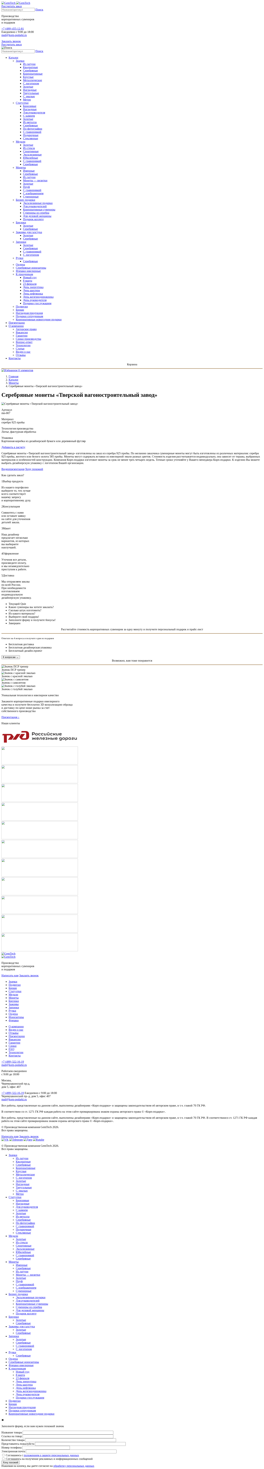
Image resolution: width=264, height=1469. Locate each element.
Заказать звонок (11, 41)
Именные (29, 170)
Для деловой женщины (37, 216)
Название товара (11, 1432)
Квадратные (30, 67)
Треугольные (31, 93)
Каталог (13, 57)
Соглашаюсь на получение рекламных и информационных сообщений (49, 1458)
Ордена (20, 264)
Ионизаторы (16, 1017)
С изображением (33, 193)
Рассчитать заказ (11, 6)
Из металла (30, 122)
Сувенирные (31, 196)
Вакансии (22, 332)
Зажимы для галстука (29, 232)
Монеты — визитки (35, 180)
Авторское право (26, 329)
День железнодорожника (38, 296)
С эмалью (29, 96)
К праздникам (24, 274)
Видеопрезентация (12, 469)
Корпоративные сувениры (39, 209)
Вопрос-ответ (24, 342)
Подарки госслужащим (37, 303)
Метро (27, 99)
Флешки (14, 1020)
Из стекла (29, 148)
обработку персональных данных (73, 1465)
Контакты (15, 358)
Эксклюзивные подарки (38, 203)
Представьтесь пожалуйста (17, 1443)
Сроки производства (28, 338)
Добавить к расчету (13, 447)
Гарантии (21, 335)
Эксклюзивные (32, 154)
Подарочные (30, 135)
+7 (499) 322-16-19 (12, 1061)
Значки (20, 60)
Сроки (13, 1045)
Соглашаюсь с (42, 1455)
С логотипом (31, 83)
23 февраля (29, 283)
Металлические (32, 80)
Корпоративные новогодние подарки (39, 319)
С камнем (29, 115)
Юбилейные (30, 157)
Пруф (26, 186)
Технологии (23, 345)
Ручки (19, 258)
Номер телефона (11, 1447)
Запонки (21, 241)
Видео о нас (23, 351)
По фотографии (32, 128)
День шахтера (31, 290)
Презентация (10, 717)
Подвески (22, 306)
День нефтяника (33, 293)
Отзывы (21, 355)
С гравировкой (32, 131)
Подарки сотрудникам (29, 316)
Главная (13, 376)
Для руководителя (34, 112)
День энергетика (33, 287)
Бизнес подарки (25, 199)
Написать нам (9, 975)
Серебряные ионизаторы (31, 267)
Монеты (21, 167)
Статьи (20, 348)
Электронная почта (13, 1451)
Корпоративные (33, 73)
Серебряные (30, 70)
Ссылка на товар (11, 1436)
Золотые (28, 86)
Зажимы (14, 1004)
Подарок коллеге (33, 219)
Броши (20, 309)
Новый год (29, 277)
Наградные (30, 89)
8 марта (27, 280)
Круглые (28, 76)
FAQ (11, 1049)
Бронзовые (29, 106)
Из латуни (29, 64)
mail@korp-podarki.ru (14, 35)
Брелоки (21, 222)
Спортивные (31, 151)
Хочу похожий (34, 469)
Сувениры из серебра (36, 212)
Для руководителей (35, 206)
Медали (20, 141)
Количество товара (13, 1440)
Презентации (17, 322)
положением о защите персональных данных (51, 1455)
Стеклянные (30, 138)
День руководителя (35, 300)
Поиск (39, 9)
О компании (16, 325)
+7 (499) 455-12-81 (12, 28)
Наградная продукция (29, 313)
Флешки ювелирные (28, 270)
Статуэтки (22, 102)
